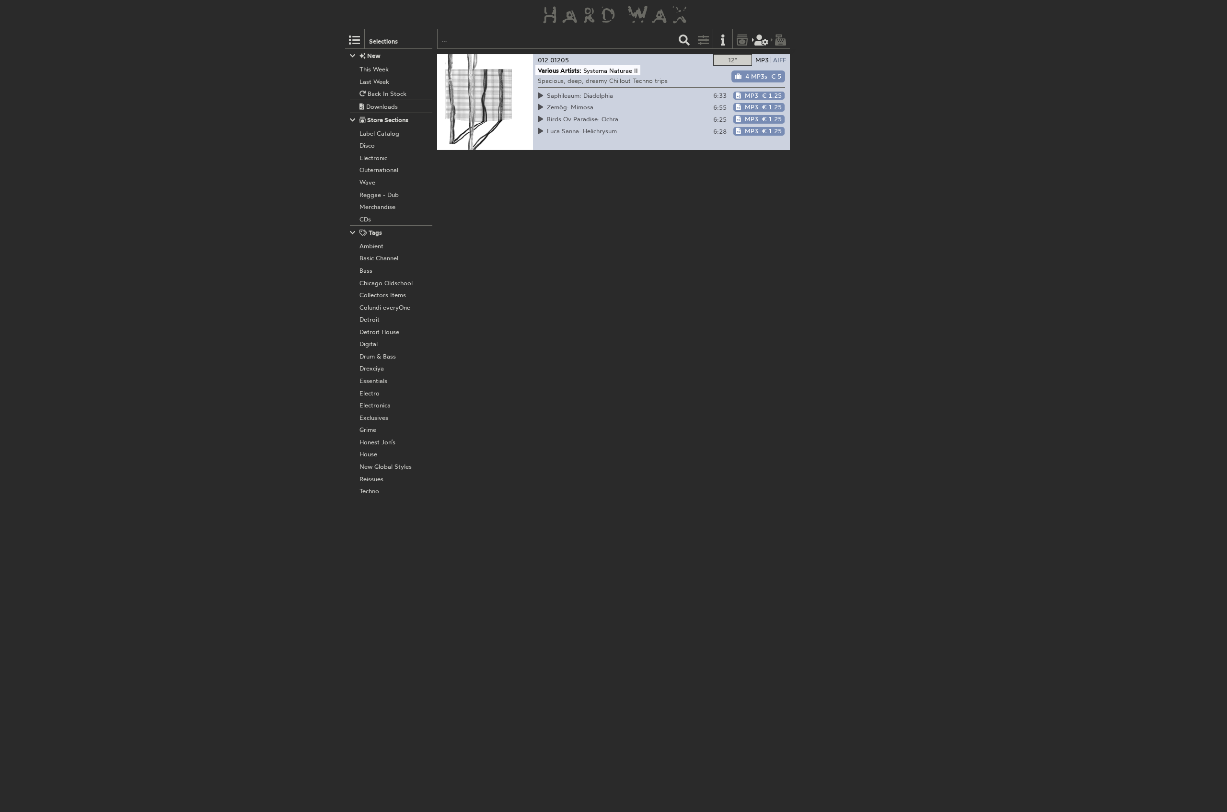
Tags (374, 232)
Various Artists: (559, 70)
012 (543, 60)
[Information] (722, 39)
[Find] (684, 39)
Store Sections (387, 120)
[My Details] (761, 39)
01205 (559, 60)
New (373, 55)
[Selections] (354, 39)
